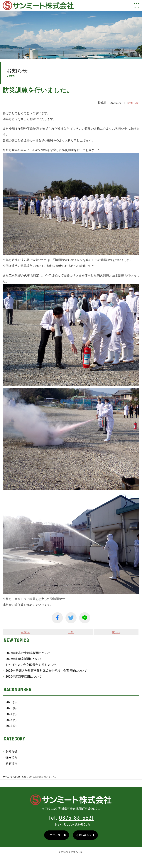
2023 (9, 719)
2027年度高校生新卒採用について (28, 653)
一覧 (71, 632)
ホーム (6, 776)
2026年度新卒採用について (24, 676)
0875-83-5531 (76, 817)
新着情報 (11, 763)
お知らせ (133, 102)
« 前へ (25, 632)
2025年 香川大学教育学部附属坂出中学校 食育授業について (46, 670)
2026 (9, 702)
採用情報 (11, 757)
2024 (9, 714)
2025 (9, 708)
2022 (9, 725)
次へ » (116, 632)
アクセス (55, 835)
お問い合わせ (84, 835)
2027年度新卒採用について (24, 658)
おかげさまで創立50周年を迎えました (31, 664)
